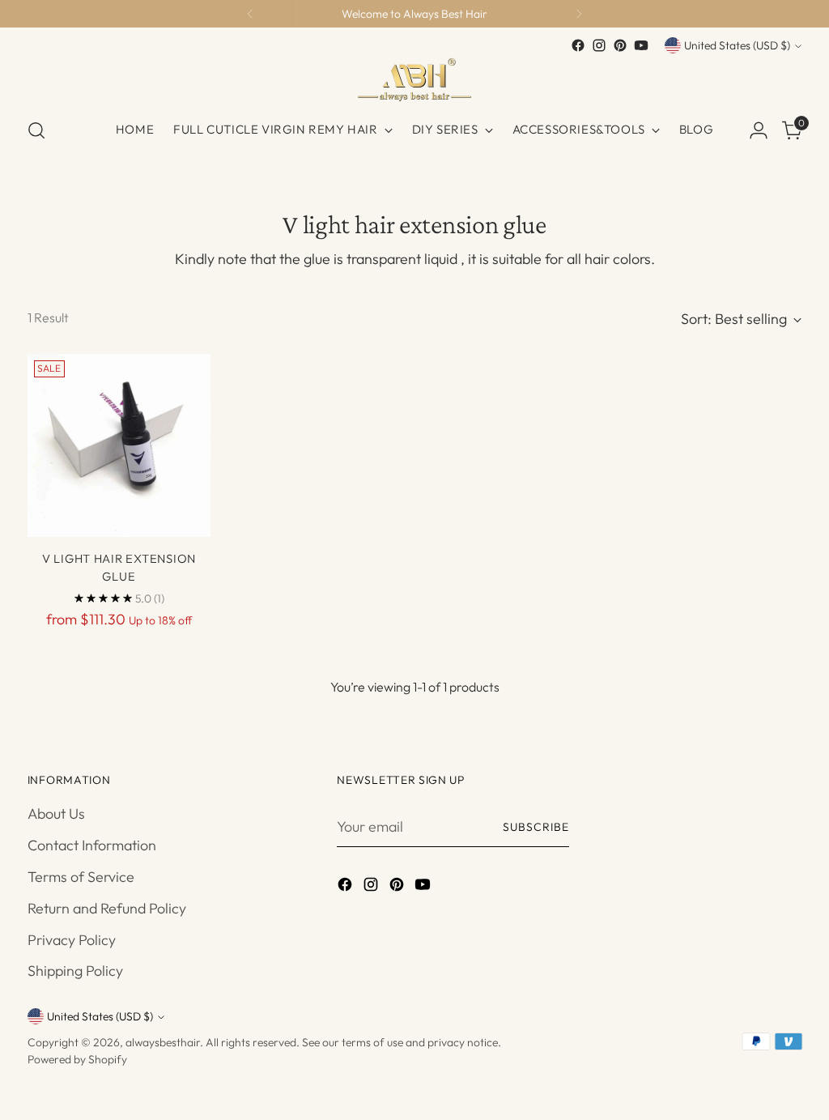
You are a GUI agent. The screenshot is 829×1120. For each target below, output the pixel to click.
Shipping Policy (75, 970)
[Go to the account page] (758, 130)
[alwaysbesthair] (414, 80)
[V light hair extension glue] (119, 445)
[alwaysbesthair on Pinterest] (620, 45)
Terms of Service (81, 876)
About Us (56, 813)
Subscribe (536, 827)
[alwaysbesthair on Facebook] (578, 45)
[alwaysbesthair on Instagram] (599, 45)
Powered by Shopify (77, 1059)
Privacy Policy (72, 939)
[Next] (579, 14)
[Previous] (250, 14)
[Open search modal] (36, 130)
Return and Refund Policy (107, 908)
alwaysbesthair (162, 1042)
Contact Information (92, 845)
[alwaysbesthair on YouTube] (641, 45)
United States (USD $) (737, 45)
